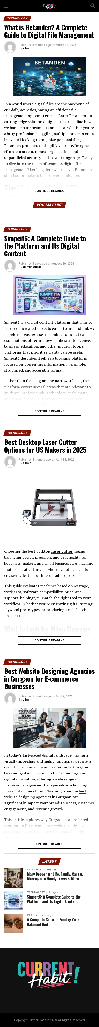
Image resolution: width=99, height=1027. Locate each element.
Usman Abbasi (32, 267)
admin (27, 48)
